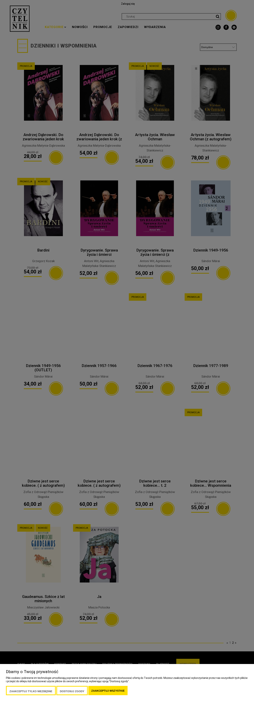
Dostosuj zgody (72, 691)
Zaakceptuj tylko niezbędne (30, 691)
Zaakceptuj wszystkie (108, 690)
